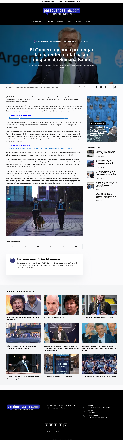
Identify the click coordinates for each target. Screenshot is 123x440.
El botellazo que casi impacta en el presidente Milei (99, 377)
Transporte (88, 21)
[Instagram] (55, 425)
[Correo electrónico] (76, 246)
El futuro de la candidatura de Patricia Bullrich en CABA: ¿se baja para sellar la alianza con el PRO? (106, 174)
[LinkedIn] (105, 87)
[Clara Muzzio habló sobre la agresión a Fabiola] (99, 305)
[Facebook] (96, 87)
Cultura (78, 21)
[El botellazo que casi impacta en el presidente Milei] (99, 364)
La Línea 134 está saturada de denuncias (58, 377)
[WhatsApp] (115, 87)
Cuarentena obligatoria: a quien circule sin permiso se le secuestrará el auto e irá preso (38, 118)
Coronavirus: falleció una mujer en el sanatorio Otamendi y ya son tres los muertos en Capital (41, 148)
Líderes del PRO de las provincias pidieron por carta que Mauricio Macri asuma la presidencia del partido (99, 348)
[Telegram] (110, 87)
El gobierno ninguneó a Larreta (54, 317)
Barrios (69, 21)
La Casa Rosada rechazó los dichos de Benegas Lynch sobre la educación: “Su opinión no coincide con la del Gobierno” (61, 348)
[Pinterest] (38, 246)
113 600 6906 (91, 412)
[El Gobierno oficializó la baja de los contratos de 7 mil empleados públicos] (23, 364)
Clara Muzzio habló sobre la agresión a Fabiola (98, 317)
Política (50, 21)
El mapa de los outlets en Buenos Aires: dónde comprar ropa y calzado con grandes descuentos (105, 163)
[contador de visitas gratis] (52, 431)
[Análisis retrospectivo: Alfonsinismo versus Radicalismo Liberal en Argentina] (23, 333)
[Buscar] (7, 21)
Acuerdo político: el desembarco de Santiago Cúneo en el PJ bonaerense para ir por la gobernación (106, 185)
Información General (37, 21)
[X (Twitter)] (101, 87)
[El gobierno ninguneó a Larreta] (61, 305)
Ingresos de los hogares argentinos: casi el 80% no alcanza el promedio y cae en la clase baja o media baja (106, 195)
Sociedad (60, 21)
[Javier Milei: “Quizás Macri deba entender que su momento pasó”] (23, 305)
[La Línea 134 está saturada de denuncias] (61, 364)
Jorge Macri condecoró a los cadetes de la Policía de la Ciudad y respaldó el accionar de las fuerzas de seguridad (101, 131)
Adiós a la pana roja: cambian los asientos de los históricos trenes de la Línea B (105, 152)
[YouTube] (60, 425)
